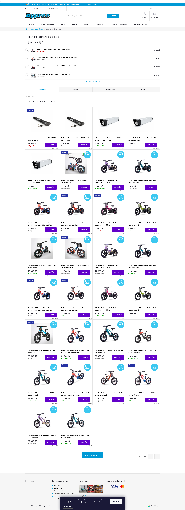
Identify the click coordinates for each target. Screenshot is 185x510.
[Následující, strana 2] (150, 456)
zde (106, 502)
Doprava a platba (38, 8)
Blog (55, 496)
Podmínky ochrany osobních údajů (64, 493)
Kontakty (27, 8)
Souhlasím (116, 501)
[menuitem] (32, 24)
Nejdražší (76, 89)
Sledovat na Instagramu (92, 496)
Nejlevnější (42, 89)
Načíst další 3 (91, 455)
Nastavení (67, 507)
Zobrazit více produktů (92, 81)
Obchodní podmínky (52, 8)
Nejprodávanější (109, 89)
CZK (154, 8)
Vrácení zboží (58, 499)
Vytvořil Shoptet (155, 506)
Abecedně (143, 89)
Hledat (113, 16)
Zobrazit (50, 145)
